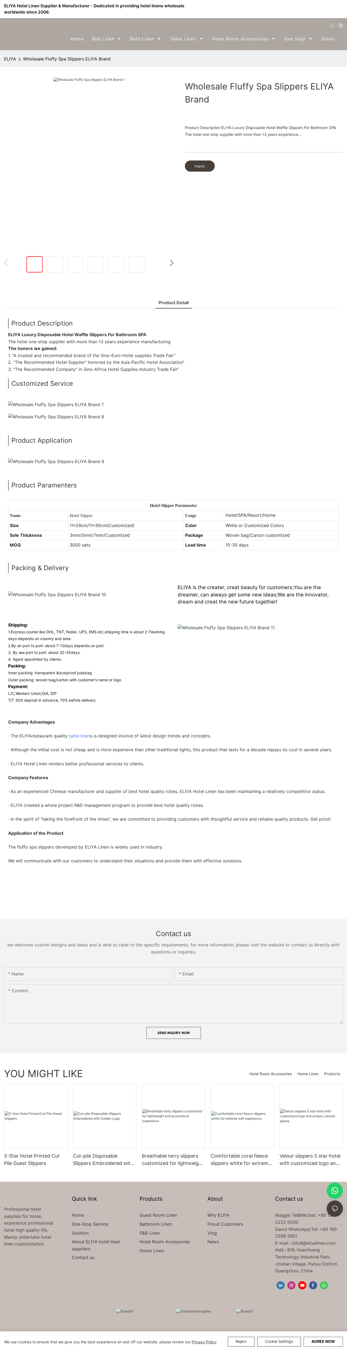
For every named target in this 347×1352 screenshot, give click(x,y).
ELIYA (10, 59)
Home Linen (308, 1073)
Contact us (83, 1257)
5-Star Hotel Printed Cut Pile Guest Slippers (32, 1159)
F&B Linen (150, 1233)
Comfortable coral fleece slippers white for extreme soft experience (241, 1160)
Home (78, 1215)
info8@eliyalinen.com (314, 1243)
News (213, 1241)
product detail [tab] (174, 302)
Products (332, 1073)
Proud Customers (225, 1224)
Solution (80, 1233)
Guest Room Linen (158, 1215)
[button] (339, 39)
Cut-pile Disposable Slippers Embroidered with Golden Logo (103, 1160)
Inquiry (200, 166)
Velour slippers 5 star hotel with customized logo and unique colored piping (309, 1160)
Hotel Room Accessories (270, 1073)
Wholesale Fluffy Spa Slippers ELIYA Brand (67, 59)
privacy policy (204, 1342)
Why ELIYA (218, 1215)
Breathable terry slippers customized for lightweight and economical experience (173, 1160)
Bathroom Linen (156, 1224)
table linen (79, 735)
